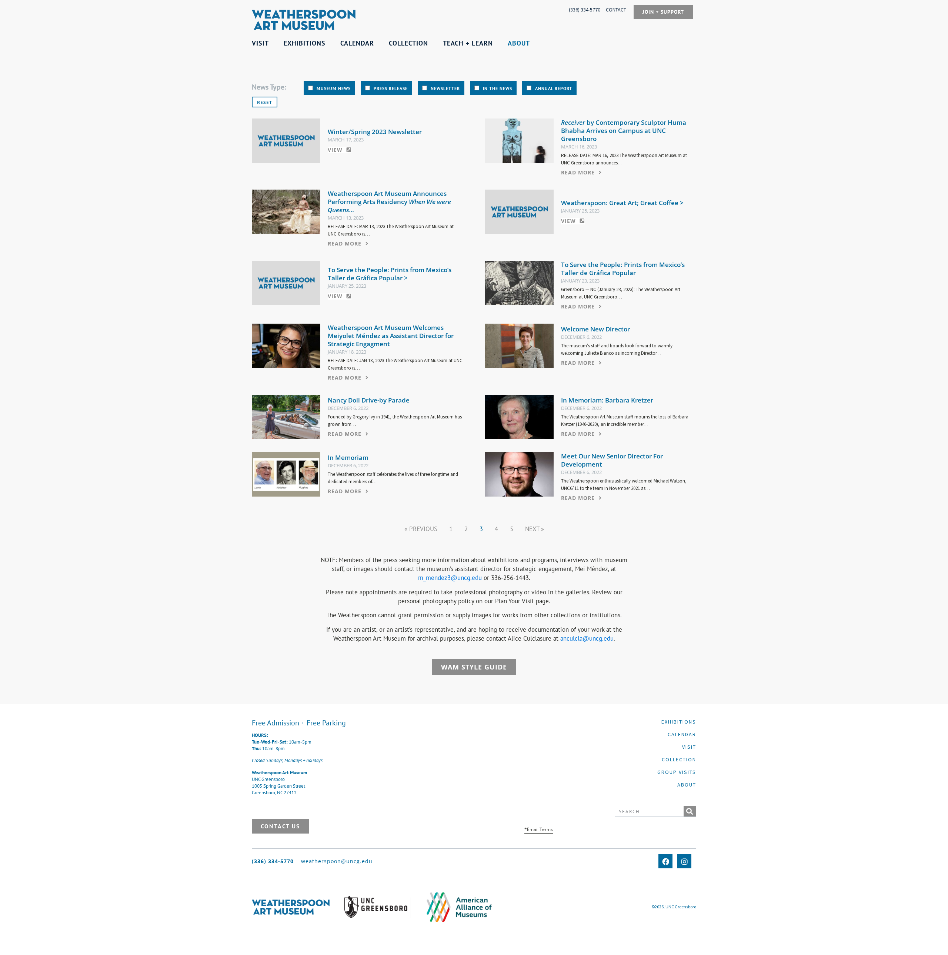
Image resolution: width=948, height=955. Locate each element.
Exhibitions (678, 721)
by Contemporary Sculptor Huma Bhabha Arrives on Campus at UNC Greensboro (623, 130)
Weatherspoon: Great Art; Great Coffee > (622, 202)
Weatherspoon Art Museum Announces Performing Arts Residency (389, 201)
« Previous (420, 529)
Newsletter (445, 88)
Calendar (682, 734)
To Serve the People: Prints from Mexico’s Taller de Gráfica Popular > (389, 274)
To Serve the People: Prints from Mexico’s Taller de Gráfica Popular (623, 268)
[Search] (690, 811)
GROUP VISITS (676, 772)
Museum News (334, 88)
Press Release (391, 88)
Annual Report (553, 88)
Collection (679, 759)
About (686, 784)
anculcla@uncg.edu (587, 638)
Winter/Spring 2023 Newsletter (375, 131)
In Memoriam (348, 457)
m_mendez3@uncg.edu (450, 578)
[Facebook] (665, 861)
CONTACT (616, 9)
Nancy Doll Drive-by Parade (369, 400)
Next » (534, 529)
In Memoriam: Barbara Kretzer (607, 400)
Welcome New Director (595, 329)
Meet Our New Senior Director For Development (612, 460)
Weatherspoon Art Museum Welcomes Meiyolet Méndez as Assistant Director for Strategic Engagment (391, 335)
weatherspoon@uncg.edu (337, 861)
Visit (689, 747)
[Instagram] (684, 861)
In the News (497, 88)
